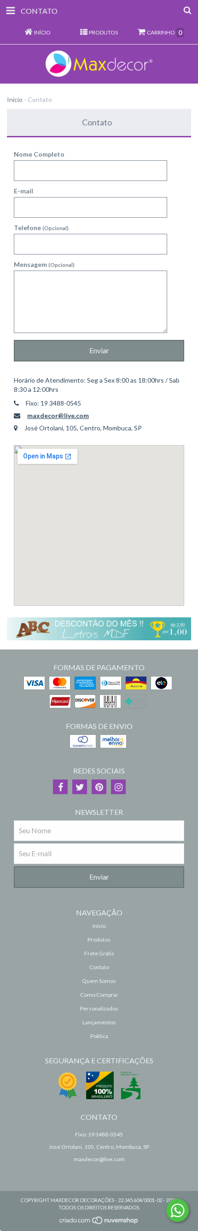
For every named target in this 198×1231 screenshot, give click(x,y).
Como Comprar (99, 994)
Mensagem (44, 264)
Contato (99, 967)
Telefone (41, 228)
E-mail (23, 191)
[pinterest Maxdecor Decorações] (99, 786)
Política (99, 1036)
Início (15, 99)
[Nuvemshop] (99, 1222)
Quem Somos (99, 980)
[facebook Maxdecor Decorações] (60, 786)
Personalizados (99, 1008)
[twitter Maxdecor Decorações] (79, 786)
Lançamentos (99, 1022)
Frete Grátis (99, 953)
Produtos (99, 939)
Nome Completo (39, 154)
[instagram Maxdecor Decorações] (118, 786)
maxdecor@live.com (58, 415)
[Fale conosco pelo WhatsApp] (177, 1210)
